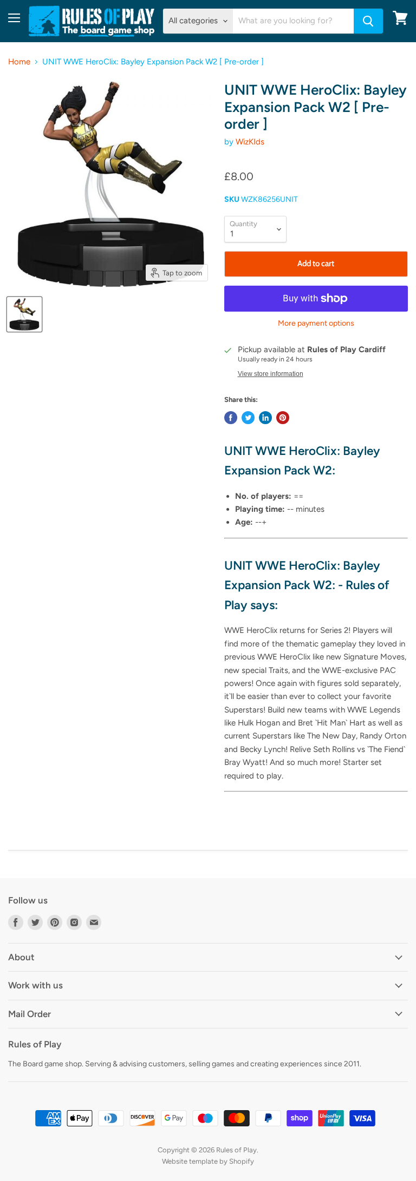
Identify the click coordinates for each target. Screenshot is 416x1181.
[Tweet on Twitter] (248, 417)
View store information (270, 374)
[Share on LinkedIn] (265, 417)
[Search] (368, 21)
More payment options (316, 323)
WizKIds (250, 142)
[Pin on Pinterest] (282, 417)
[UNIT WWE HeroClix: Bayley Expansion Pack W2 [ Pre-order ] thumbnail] (24, 314)
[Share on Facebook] (230, 417)
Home (19, 62)
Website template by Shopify (208, 1161)
